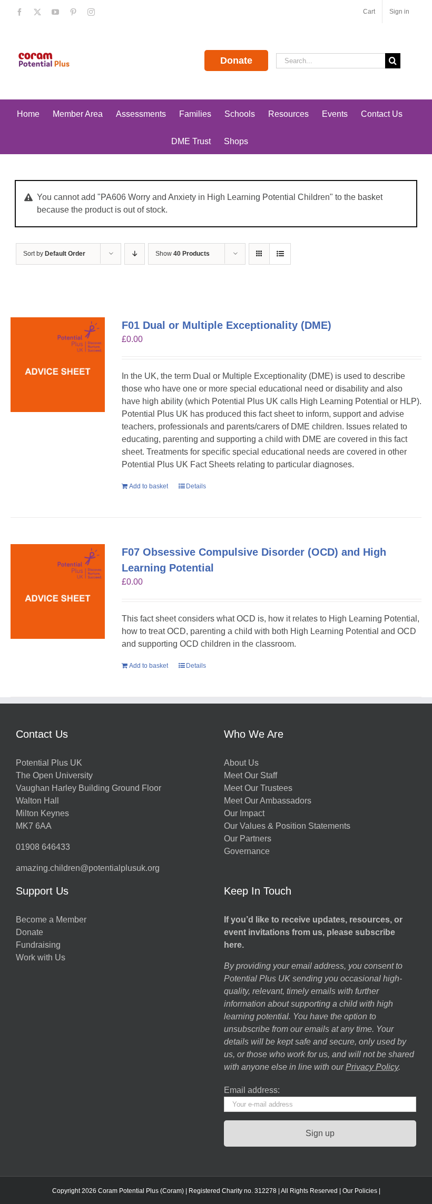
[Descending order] (134, 254)
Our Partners (247, 838)
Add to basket (148, 486)
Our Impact (245, 813)
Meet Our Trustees (258, 788)
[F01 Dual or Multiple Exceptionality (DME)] (58, 364)
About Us (241, 762)
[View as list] (280, 254)
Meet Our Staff (250, 775)
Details (196, 486)
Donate (236, 60)
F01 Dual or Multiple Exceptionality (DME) (226, 325)
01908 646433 (43, 846)
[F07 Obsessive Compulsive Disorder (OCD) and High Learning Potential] (58, 591)
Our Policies (359, 1191)
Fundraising (38, 944)
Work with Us (40, 957)
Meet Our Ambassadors (267, 800)
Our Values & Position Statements (287, 825)
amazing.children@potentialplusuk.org (88, 868)
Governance (247, 851)
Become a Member (51, 919)
